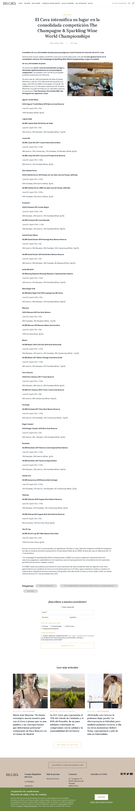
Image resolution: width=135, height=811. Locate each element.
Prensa (45, 626)
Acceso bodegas (119, 3)
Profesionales (56, 626)
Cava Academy (67, 3)
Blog (90, 3)
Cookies (19, 806)
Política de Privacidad (30, 806)
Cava (20, 3)
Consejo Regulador (51, 3)
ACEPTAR (101, 797)
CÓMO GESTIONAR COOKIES (101, 802)
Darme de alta (67, 646)
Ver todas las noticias (67, 745)
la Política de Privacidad (85, 636)
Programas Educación (51, 629)
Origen (27, 3)
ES (129, 3)
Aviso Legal (71, 636)
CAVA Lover (69, 626)
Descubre (36, 3)
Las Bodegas (81, 3)
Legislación (29, 786)
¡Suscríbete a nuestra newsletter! (68, 765)
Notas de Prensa (53, 779)
